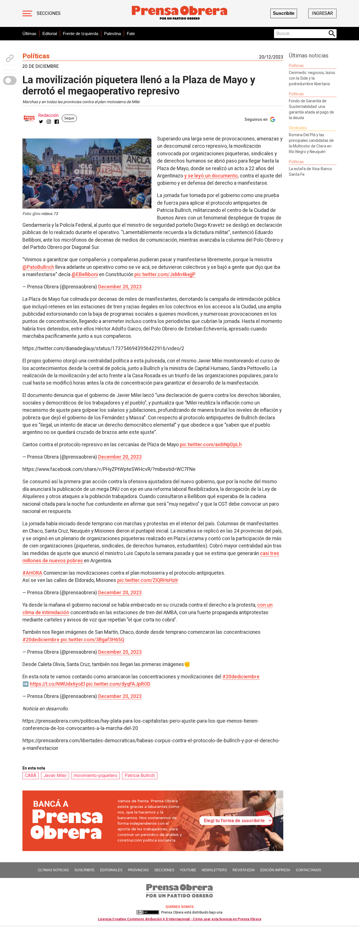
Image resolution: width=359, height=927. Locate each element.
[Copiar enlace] (9, 58)
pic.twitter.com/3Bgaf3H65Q (92, 639)
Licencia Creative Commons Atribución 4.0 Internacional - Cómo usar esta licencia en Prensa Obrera (179, 919)
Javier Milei (54, 775)
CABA (30, 775)
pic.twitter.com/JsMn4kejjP (164, 274)
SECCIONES (164, 870)
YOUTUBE (188, 870)
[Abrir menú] (27, 13)
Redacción (48, 115)
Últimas (29, 33)
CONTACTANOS (308, 870)
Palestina (112, 33)
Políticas (36, 56)
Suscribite (283, 13)
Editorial (49, 33)
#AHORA (32, 573)
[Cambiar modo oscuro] (10, 80)
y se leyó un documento (211, 176)
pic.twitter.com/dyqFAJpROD (118, 684)
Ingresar (322, 13)
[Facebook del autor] (56, 121)
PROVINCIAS (138, 870)
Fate (131, 33)
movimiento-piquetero (95, 775)
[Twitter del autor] (41, 121)
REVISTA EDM (244, 870)
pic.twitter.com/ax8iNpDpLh (211, 444)
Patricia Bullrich (140, 775)
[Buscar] (332, 33)
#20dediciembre (40, 639)
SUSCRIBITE (84, 870)
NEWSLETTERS (214, 870)
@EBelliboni (85, 274)
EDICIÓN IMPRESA (275, 870)
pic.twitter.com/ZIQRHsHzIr (147, 580)
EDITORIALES (111, 870)
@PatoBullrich (38, 267)
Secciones (49, 13)
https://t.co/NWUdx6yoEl (57, 684)
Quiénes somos (179, 907)
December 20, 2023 (120, 287)
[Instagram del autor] (49, 121)
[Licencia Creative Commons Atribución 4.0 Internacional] (148, 912)
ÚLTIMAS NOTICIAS (53, 870)
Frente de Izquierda (80, 33)
